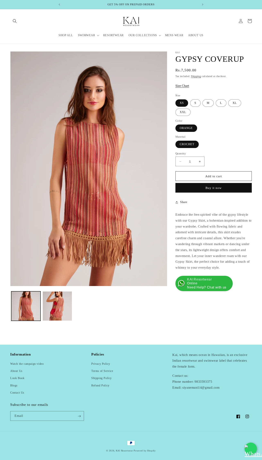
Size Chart (182, 86)
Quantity (180, 153)
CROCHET (187, 144)
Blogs (13, 385)
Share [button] (183, 202)
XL (235, 102)
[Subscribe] (79, 416)
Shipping (196, 76)
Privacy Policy (100, 363)
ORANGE (186, 128)
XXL (183, 112)
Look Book (17, 378)
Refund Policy (100, 385)
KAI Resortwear (124, 450)
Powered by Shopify (145, 450)
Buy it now (214, 188)
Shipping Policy (101, 378)
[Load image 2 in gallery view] (57, 306)
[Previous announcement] (59, 4)
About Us (16, 370)
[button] (14, 21)
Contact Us (17, 392)
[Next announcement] (202, 4)
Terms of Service (102, 370)
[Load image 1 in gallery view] (26, 306)
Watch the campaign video (27, 363)
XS (182, 102)
